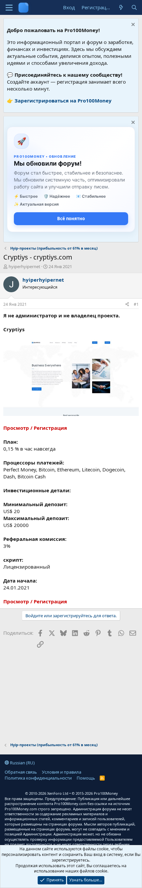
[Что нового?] (121, 7)
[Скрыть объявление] (132, 25)
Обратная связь (21, 772)
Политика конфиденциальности (38, 778)
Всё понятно (71, 219)
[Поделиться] (127, 304)
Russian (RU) (22, 763)
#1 (136, 304)
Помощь (86, 778)
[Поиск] (134, 7)
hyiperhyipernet (24, 266)
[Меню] (9, 7)
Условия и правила (61, 772)
